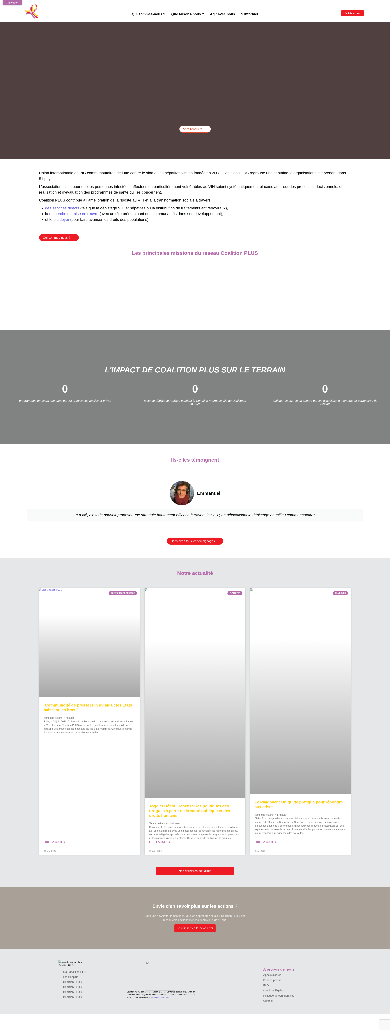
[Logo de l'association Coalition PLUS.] (71, 963)
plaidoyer (61, 219)
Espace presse (272, 980)
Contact (268, 1000)
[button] (1, 88)
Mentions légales (273, 990)
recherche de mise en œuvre (73, 214)
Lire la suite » (54, 841)
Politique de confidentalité (278, 995)
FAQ (266, 985)
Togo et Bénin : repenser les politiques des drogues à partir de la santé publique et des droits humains (189, 811)
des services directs (62, 208)
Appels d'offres (272, 975)
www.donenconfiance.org (159, 997)
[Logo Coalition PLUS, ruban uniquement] (32, 11)
